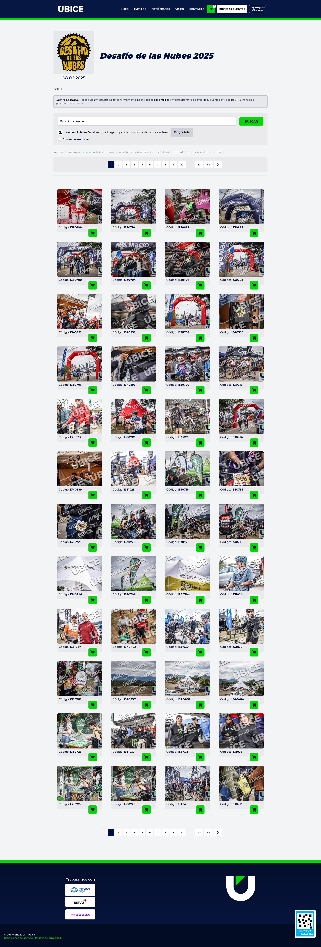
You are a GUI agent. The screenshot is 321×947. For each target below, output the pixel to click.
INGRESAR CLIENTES (232, 9)
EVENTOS (140, 9)
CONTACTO (197, 9)
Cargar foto (182, 132)
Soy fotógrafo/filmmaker (258, 9)
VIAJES (179, 9)
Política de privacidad (48, 937)
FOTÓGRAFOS (161, 9)
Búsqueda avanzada (76, 139)
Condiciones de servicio (18, 937)
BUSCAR (251, 121)
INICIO (125, 9)
